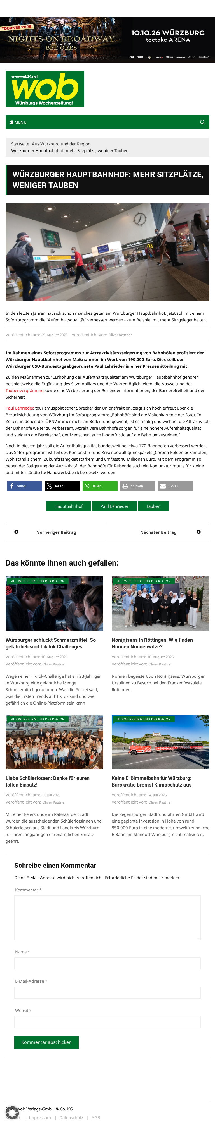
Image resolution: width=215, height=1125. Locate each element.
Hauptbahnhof (69, 506)
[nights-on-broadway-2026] (107, 39)
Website (23, 1010)
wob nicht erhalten (44, 5)
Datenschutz (71, 1118)
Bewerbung (15, 12)
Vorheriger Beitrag (56, 532)
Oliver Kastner (120, 334)
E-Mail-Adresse (31, 981)
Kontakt (69, 5)
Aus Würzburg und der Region (37, 581)
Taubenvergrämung (25, 390)
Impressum (88, 5)
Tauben (153, 506)
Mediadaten (16, 5)
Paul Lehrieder (19, 408)
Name (22, 952)
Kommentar (28, 890)
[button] (202, 122)
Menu (20, 122)
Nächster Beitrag (158, 532)
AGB (96, 1118)
